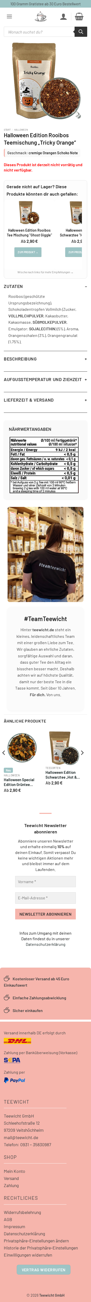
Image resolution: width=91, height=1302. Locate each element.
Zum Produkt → (28, 252)
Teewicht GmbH (19, 1116)
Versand (11, 1178)
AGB (8, 1219)
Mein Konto (14, 1171)
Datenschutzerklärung (45, 944)
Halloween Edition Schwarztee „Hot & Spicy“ (61, 775)
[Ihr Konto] (63, 16)
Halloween (21, 129)
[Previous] (4, 763)
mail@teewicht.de (21, 1137)
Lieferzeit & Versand (29, 400)
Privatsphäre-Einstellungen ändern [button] (36, 1240)
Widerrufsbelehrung (22, 1212)
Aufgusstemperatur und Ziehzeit (43, 379)
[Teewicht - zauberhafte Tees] (41, 16)
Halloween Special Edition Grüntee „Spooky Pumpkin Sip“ (22, 782)
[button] (9, 16)
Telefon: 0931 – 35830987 (27, 1144)
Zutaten (13, 286)
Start (7, 129)
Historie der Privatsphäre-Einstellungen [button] (41, 1247)
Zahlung (11, 1185)
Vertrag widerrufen (43, 1269)
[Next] (82, 763)
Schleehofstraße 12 (22, 1123)
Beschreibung (20, 359)
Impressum (14, 1226)
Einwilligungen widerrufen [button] (28, 1255)
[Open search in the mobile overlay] (45, 32)
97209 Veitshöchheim (24, 1130)
